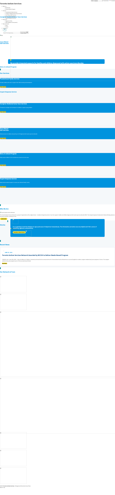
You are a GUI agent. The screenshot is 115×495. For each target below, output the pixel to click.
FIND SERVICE (3, 87)
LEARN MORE (3, 218)
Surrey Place (28, 486)
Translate (113, 0)
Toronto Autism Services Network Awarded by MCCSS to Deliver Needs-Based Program (35, 255)
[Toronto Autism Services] (1, 35)
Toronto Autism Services (10, 3)
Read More (4, 263)
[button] (4, 30)
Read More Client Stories (19, 232)
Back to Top (2, 487)
